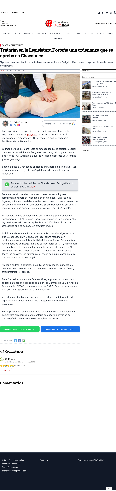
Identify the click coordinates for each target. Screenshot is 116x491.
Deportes (100, 33)
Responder (6, 370)
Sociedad (68, 33)
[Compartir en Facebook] (20, 341)
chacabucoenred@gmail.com (14, 471)
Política (17, 33)
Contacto (44, 460)
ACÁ (32, 186)
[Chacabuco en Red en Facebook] (102, 12)
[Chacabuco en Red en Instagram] (106, 12)
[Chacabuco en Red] (58, 23)
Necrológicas (55, 33)
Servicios (58, 38)
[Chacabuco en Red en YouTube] (110, 12)
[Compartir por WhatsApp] (24, 341)
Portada (6, 33)
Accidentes (41, 33)
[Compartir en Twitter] (15, 341)
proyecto (32, 134)
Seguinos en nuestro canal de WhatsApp (20, 329)
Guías (79, 33)
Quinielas (89, 33)
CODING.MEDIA (97, 460)
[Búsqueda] (99, 13)
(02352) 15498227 (10, 467)
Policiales (28, 33)
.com (33, 71)
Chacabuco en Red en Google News (60, 329)
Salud (110, 33)
